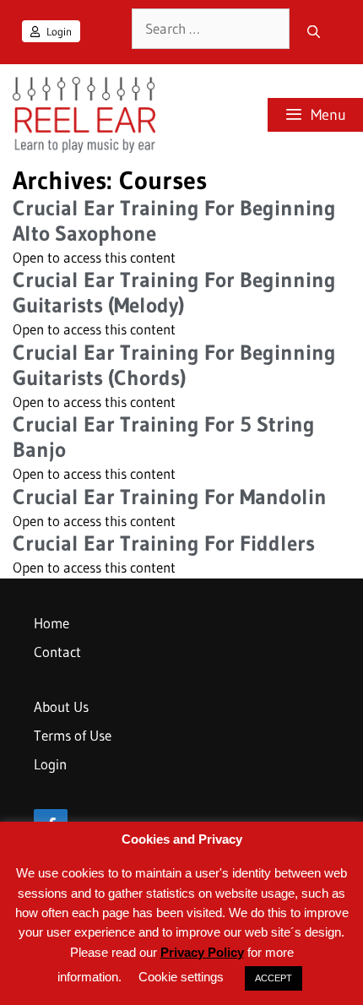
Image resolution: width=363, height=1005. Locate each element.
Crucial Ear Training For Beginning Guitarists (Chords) (174, 365)
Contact (57, 651)
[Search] (314, 32)
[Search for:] (211, 28)
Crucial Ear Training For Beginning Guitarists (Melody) (174, 292)
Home (51, 623)
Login (58, 31)
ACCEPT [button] (273, 978)
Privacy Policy (202, 952)
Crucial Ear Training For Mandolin (170, 497)
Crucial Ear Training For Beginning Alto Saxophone (174, 221)
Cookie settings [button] (181, 977)
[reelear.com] (81, 114)
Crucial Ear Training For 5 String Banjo (164, 437)
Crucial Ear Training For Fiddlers (164, 543)
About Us (61, 706)
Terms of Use (72, 735)
